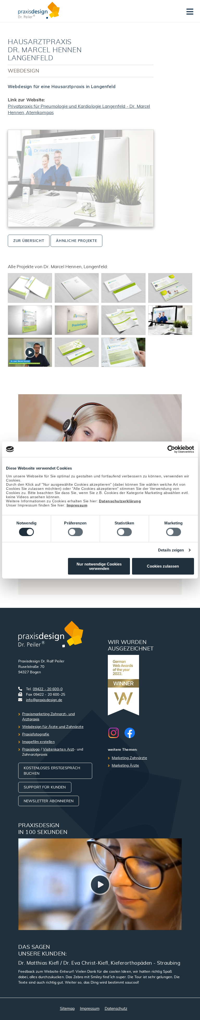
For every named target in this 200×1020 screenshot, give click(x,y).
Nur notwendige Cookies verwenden (99, 566)
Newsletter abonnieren (48, 801)
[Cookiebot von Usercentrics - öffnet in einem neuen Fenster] (171, 449)
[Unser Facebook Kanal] (129, 733)
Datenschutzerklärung (120, 501)
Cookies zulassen (163, 566)
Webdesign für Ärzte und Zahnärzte (53, 727)
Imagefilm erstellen (38, 742)
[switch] (75, 532)
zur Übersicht (28, 240)
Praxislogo (31, 749)
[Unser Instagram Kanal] (116, 733)
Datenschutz (116, 1009)
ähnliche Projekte (76, 240)
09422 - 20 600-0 (48, 689)
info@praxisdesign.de (44, 700)
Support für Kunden (45, 787)
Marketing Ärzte (125, 765)
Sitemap (67, 1009)
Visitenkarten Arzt (58, 749)
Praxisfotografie (35, 734)
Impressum (77, 505)
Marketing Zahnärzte (129, 758)
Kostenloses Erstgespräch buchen (52, 770)
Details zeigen (171, 550)
